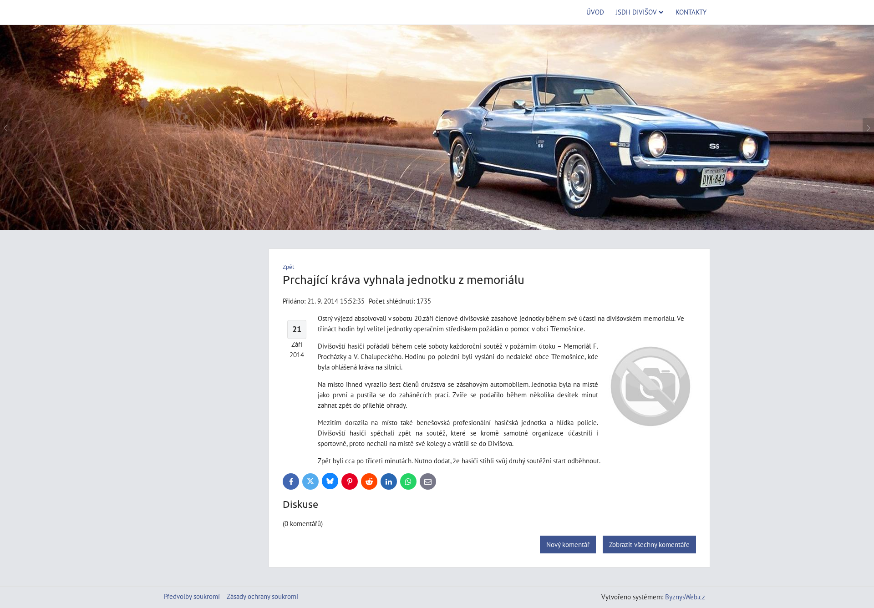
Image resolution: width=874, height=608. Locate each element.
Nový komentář (567, 544)
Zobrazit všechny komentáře (649, 544)
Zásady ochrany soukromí (262, 596)
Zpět (288, 267)
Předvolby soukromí (192, 596)
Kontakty (691, 11)
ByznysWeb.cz (685, 596)
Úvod (595, 11)
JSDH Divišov (636, 11)
